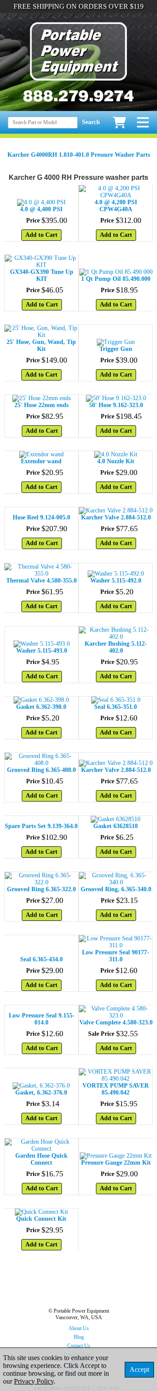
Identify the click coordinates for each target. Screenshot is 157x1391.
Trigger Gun (115, 349)
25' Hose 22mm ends (41, 405)
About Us (78, 1328)
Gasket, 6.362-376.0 (41, 1092)
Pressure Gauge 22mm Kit (116, 1162)
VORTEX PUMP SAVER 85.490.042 (115, 1089)
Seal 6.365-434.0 (41, 959)
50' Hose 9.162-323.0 (116, 405)
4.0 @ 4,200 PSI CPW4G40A (116, 205)
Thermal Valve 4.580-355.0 (41, 580)
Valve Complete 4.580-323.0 (116, 1022)
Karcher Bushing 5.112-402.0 (116, 647)
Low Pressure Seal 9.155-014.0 (42, 1019)
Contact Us (78, 1346)
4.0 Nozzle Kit (115, 461)
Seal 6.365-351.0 (115, 707)
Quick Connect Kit (41, 1219)
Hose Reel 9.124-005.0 (41, 517)
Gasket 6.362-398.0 (41, 707)
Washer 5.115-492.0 (115, 580)
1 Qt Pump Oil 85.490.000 (115, 279)
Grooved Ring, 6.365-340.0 (116, 889)
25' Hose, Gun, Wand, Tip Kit (41, 345)
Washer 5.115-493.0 (41, 650)
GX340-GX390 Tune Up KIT (41, 275)
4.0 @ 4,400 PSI (41, 209)
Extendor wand (41, 461)
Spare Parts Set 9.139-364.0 (41, 826)
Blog (79, 1337)
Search (91, 122)
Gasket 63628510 (115, 826)
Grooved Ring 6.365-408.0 (41, 770)
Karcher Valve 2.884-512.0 (116, 517)
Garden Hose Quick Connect (41, 1159)
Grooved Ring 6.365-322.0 (41, 889)
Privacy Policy (34, 1381)
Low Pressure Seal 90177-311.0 (115, 956)
